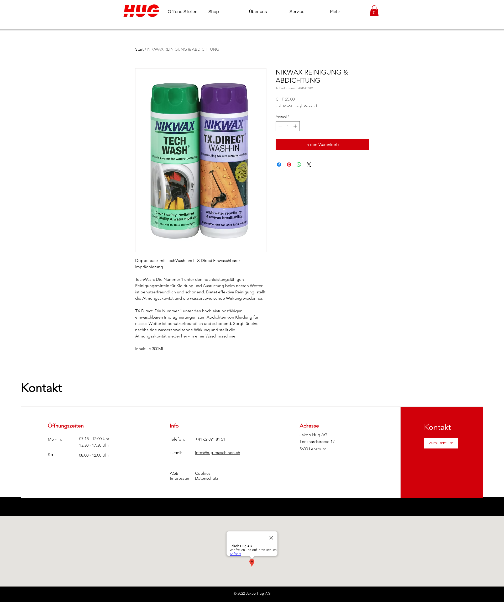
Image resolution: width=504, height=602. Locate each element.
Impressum (180, 478)
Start (139, 49)
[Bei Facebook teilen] (279, 164)
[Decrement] (279, 126)
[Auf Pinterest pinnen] (289, 164)
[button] (374, 10)
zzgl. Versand (306, 106)
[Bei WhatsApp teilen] (299, 164)
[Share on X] (309, 164)
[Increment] (295, 126)
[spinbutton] (287, 126)
